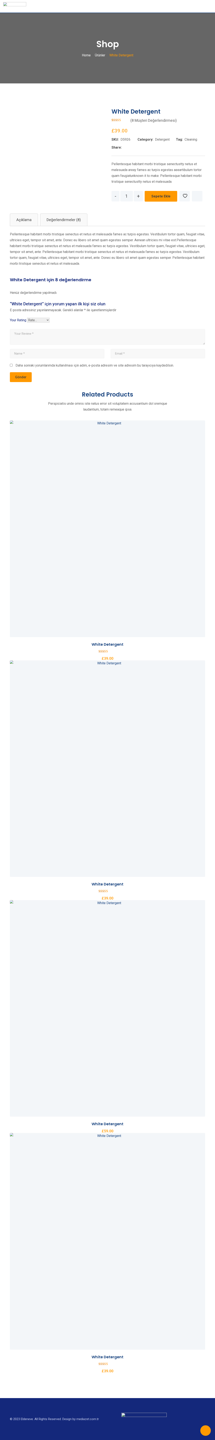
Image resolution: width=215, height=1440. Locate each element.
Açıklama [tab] (23, 220)
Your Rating (18, 320)
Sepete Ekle (160, 196)
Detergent (162, 139)
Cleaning (191, 139)
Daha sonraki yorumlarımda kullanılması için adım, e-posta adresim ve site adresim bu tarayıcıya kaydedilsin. (95, 365)
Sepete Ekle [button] (85, 527)
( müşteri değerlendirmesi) (153, 120)
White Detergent (107, 644)
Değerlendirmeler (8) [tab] (64, 220)
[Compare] (197, 196)
